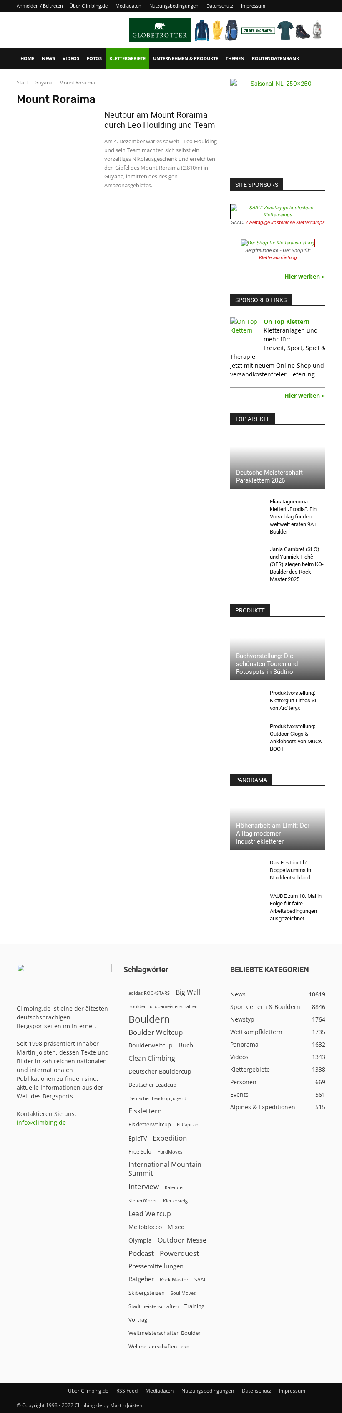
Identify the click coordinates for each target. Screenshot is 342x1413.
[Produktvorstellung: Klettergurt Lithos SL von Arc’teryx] (247, 701)
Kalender (174, 1187)
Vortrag (137, 1319)
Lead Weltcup (149, 1214)
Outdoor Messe (182, 1240)
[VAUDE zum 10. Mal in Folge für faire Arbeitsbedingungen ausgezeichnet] (247, 904)
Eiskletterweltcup (149, 1124)
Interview (143, 1186)
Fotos (94, 58)
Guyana (44, 82)
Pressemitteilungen (156, 1266)
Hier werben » (304, 276)
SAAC (200, 1279)
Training (194, 1306)
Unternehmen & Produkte (185, 58)
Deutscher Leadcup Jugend (157, 1098)
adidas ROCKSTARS (149, 993)
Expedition (170, 1137)
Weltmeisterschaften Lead (158, 1346)
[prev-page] (22, 206)
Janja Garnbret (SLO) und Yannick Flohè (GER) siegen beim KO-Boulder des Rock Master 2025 (297, 564)
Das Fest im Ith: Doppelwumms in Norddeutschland (290, 870)
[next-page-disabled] (35, 206)
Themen (235, 58)
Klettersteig (175, 1200)
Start (22, 82)
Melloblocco (145, 1227)
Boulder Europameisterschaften (163, 1006)
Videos (71, 58)
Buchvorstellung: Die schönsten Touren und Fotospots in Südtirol (267, 664)
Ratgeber (141, 1279)
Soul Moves (183, 1293)
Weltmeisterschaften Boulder (164, 1333)
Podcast (141, 1253)
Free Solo (139, 1151)
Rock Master (174, 1279)
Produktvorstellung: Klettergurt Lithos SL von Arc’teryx (294, 700)
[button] (315, 59)
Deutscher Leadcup (152, 1084)
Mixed (176, 1227)
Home (27, 58)
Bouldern (149, 1019)
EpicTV (137, 1138)
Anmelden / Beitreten (40, 6)
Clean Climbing (151, 1058)
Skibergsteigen (146, 1292)
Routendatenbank (275, 58)
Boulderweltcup (150, 1045)
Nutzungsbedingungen (174, 6)
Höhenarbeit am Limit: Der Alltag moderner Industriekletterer (272, 833)
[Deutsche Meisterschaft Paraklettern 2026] (277, 462)
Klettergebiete (127, 58)
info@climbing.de (41, 1122)
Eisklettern (145, 1111)
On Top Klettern (286, 321)
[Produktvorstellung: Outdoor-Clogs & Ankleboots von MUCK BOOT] (247, 734)
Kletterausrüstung (278, 257)
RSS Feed (127, 1390)
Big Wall (188, 992)
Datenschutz (219, 6)
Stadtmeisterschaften (153, 1306)
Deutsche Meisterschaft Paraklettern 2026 (269, 476)
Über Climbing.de (89, 6)
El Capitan (188, 1125)
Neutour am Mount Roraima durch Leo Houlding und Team (159, 120)
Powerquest (179, 1253)
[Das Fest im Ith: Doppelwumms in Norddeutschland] (247, 870)
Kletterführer (142, 1201)
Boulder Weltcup (155, 1032)
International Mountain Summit (164, 1169)
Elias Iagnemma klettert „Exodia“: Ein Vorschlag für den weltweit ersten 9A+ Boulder (293, 516)
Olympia (140, 1240)
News (48, 58)
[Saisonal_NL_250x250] (277, 126)
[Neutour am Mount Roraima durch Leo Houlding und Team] (57, 139)
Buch (186, 1045)
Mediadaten (128, 6)
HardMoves (169, 1152)
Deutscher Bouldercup (159, 1071)
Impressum (253, 6)
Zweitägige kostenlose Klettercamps (285, 222)
